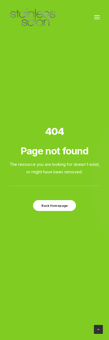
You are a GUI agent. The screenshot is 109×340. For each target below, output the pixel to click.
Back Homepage (54, 205)
